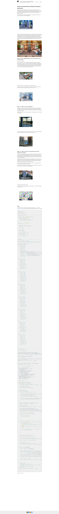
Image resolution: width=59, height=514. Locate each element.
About (41, 1)
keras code (36, 207)
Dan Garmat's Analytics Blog (26, 1)
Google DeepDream (20, 208)
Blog (36, 1)
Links (38, 1)
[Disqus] (29, 482)
